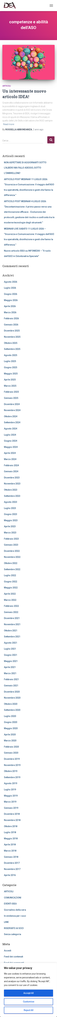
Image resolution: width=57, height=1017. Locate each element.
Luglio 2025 (10, 361)
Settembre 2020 (12, 710)
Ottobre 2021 (10, 630)
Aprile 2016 (10, 875)
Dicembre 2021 (12, 618)
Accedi (7, 950)
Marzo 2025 (10, 386)
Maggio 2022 (11, 587)
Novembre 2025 (12, 337)
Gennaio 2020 (11, 752)
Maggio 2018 (11, 838)
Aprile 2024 (10, 453)
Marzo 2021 (10, 673)
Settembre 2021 (12, 636)
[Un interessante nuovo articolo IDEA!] (28, 62)
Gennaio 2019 (11, 808)
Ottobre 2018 (10, 826)
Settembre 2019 (12, 777)
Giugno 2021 (10, 655)
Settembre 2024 (12, 422)
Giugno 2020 (10, 722)
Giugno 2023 (10, 514)
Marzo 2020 (10, 740)
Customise (28, 1001)
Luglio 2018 (10, 832)
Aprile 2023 (10, 526)
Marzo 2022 (10, 600)
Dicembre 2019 (12, 759)
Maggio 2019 (11, 795)
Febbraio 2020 (11, 746)
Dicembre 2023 (12, 477)
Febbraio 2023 (11, 539)
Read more (8, 124)
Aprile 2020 (10, 734)
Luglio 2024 (10, 435)
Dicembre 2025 (12, 330)
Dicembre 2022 (12, 551)
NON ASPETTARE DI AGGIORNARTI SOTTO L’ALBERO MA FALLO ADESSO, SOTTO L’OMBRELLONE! (25, 167)
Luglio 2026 (10, 288)
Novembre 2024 (12, 410)
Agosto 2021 (10, 642)
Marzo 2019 (10, 801)
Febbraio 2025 (11, 392)
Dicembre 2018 (12, 814)
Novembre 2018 (12, 820)
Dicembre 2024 (12, 404)
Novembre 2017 (12, 869)
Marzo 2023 (10, 532)
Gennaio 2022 (11, 612)
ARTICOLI (6, 86)
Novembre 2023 (12, 483)
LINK (6, 922)
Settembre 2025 (12, 349)
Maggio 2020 (11, 728)
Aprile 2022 (10, 594)
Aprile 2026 (10, 306)
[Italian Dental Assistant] (10, 6)
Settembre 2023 (12, 496)
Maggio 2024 (11, 447)
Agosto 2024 (10, 428)
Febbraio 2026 (11, 318)
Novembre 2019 (12, 765)
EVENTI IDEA (10, 903)
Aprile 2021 (10, 667)
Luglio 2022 (10, 575)
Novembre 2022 (12, 557)
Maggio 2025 (11, 373)
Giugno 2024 (10, 441)
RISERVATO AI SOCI (14, 928)
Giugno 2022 (10, 581)
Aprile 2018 (10, 844)
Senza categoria (12, 934)
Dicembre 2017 (12, 863)
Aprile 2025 (10, 379)
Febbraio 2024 (11, 465)
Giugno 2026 (10, 294)
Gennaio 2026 (11, 324)
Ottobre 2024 (10, 416)
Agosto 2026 (10, 282)
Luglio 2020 (10, 716)
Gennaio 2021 (11, 685)
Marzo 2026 (10, 312)
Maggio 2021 (11, 661)
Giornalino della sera (15, 910)
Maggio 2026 (11, 300)
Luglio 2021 (10, 649)
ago (38, 129)
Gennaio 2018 (11, 857)
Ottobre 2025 (10, 343)
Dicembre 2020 (12, 691)
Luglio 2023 (10, 508)
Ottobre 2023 (10, 490)
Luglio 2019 (10, 789)
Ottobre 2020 (10, 704)
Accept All (28, 993)
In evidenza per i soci (15, 916)
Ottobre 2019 (10, 771)
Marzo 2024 (10, 459)
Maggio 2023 (11, 520)
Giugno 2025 (10, 367)
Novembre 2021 (12, 624)
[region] (28, 990)
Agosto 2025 (10, 355)
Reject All (28, 1010)
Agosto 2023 (10, 502)
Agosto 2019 (10, 783)
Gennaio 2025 (11, 398)
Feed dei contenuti (13, 956)
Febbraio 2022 (11, 606)
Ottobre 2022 (10, 563)
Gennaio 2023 (11, 545)
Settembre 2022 (12, 569)
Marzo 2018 (10, 850)
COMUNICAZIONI (12, 897)
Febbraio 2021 (11, 679)
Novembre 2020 (12, 697)
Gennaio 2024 (11, 471)
